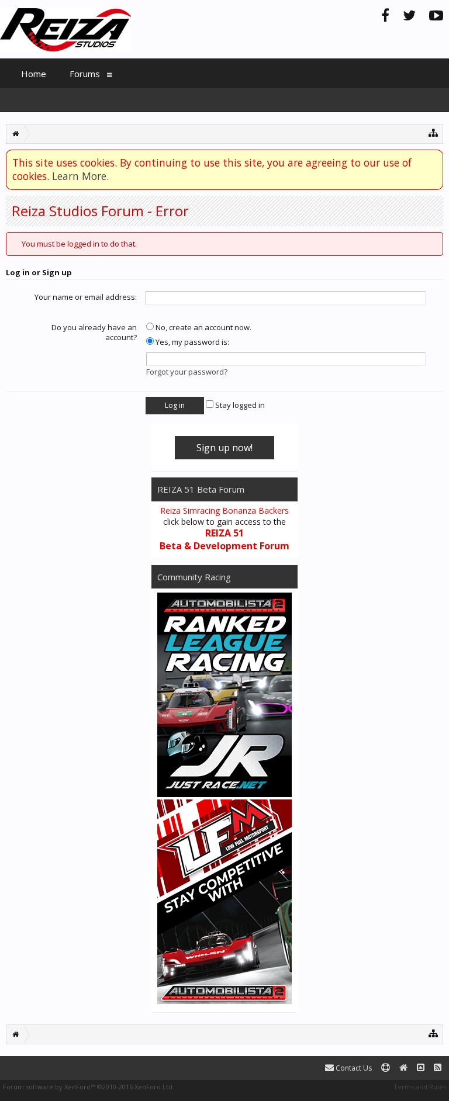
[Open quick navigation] (433, 132)
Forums (85, 73)
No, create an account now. (202, 327)
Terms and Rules (419, 1086)
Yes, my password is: (191, 342)
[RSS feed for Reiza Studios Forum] (437, 1068)
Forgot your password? (186, 371)
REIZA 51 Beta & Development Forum (224, 539)
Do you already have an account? (94, 332)
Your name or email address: (85, 297)
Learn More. (80, 176)
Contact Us (353, 1068)
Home (33, 73)
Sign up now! (224, 447)
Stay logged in (239, 405)
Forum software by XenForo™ (88, 1086)
